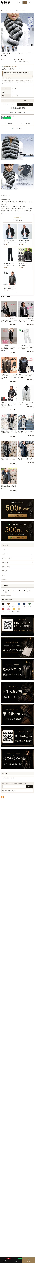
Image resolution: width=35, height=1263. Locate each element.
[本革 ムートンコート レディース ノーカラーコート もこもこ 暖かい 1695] (9, 422)
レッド (3, 611)
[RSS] (2, 797)
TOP (2, 10)
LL (19, 590)
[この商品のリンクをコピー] (17, 128)
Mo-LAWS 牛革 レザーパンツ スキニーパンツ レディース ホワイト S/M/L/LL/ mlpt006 (26, 347)
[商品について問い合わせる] (9, 123)
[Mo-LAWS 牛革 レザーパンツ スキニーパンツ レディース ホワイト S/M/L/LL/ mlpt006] (26, 336)
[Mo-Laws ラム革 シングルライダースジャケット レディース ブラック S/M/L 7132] (26, 309)
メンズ (3, 549)
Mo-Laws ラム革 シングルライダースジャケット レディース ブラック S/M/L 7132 (26, 320)
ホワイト (13, 606)
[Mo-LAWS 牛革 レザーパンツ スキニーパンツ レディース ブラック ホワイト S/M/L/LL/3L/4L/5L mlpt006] (9, 336)
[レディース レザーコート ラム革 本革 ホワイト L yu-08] (26, 393)
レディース (8, 10)
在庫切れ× (4, 579)
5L (3, 594)
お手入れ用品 (5, 566)
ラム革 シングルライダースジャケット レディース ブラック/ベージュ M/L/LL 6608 (26, 376)
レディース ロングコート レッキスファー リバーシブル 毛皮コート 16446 (9, 460)
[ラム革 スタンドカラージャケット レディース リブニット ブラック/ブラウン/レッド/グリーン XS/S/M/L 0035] (9, 393)
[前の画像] (2, 29)
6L (8, 594)
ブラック (3, 606)
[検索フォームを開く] (29, 2)
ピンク (8, 611)
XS (3, 590)
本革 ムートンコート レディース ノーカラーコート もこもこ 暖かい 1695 (9, 433)
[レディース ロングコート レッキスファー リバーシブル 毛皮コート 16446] (9, 449)
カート (25, 2)
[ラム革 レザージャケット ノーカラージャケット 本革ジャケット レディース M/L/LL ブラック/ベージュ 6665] (9, 365)
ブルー (19, 606)
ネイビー (24, 606)
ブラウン (8, 606)
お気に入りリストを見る (8, 777)
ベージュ (19, 611)
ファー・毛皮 (15, 10)
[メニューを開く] (32, 2)
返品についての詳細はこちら (17, 112)
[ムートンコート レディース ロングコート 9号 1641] (26, 422)
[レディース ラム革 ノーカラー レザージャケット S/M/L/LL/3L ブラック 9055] (9, 476)
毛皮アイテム (23, 10)
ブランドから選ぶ (6, 558)
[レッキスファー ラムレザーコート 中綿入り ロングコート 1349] (26, 449)
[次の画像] (33, 29)
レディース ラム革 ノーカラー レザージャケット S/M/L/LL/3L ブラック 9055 (8, 487)
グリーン (29, 606)
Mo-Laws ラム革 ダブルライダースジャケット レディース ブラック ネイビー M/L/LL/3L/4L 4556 (9, 320)
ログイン (20, 2)
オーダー (4, 575)
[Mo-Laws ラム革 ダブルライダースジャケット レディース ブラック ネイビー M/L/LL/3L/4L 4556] (9, 309)
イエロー (13, 611)
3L (24, 590)
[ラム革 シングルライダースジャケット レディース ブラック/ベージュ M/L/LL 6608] (26, 365)
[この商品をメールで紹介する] (26, 123)
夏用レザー (5, 571)
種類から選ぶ (5, 562)
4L (29, 590)
